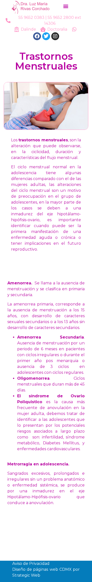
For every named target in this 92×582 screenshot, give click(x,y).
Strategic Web (26, 575)
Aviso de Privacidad (31, 563)
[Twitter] (46, 36)
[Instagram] (55, 36)
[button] (66, 6)
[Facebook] (37, 36)
